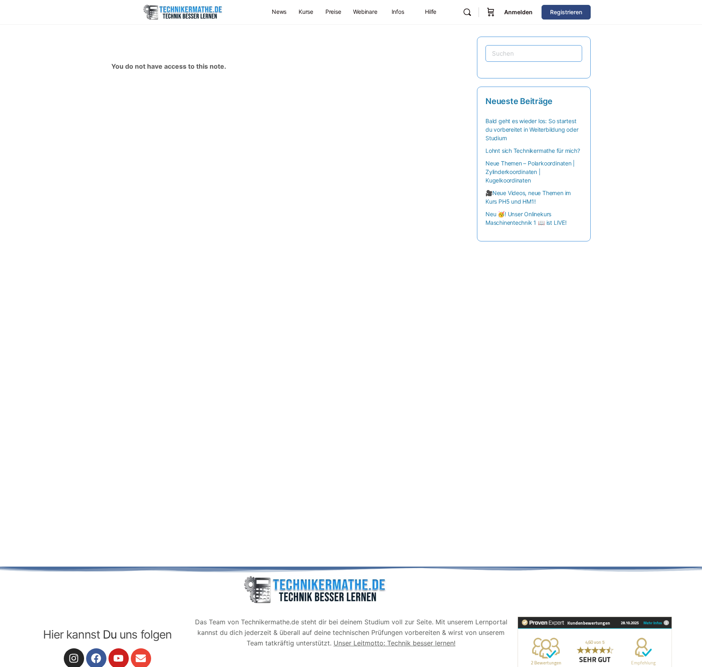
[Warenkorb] (490, 12)
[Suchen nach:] (533, 53)
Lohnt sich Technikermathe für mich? (532, 150)
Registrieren (566, 12)
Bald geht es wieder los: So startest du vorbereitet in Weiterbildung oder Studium (531, 129)
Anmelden (518, 12)
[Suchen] (467, 12)
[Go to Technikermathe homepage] (182, 11)
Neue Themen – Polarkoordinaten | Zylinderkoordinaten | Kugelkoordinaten (530, 172)
